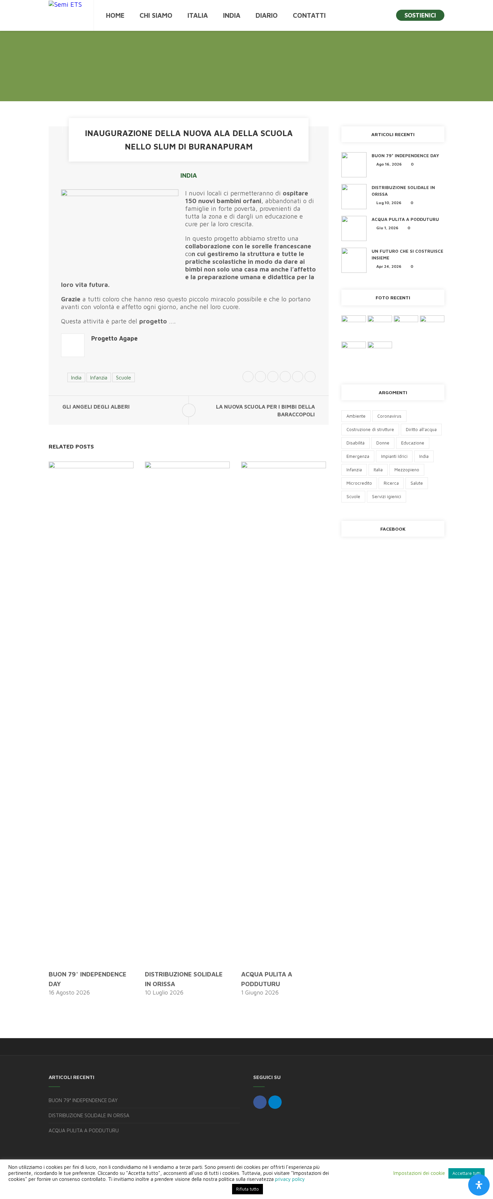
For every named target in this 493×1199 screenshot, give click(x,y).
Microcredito (359, 483)
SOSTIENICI (420, 15)
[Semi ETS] (65, 4)
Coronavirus (389, 416)
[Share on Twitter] (248, 377)
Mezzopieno (406, 469)
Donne (382, 442)
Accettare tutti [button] (466, 1173)
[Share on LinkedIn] (297, 377)
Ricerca (391, 483)
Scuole (123, 377)
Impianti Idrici (394, 456)
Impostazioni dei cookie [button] (419, 1173)
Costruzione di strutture (370, 429)
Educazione (412, 442)
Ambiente (356, 416)
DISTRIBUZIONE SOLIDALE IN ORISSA (89, 1115)
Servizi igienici (386, 496)
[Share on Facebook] (260, 377)
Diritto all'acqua (421, 429)
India (188, 175)
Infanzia (98, 377)
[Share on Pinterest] (285, 377)
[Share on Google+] (273, 377)
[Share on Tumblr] (310, 377)
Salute (416, 483)
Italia (378, 469)
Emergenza (357, 456)
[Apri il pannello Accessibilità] (479, 1185)
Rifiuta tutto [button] (247, 1189)
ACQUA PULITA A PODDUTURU (405, 219)
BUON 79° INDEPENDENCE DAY (405, 155)
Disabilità (355, 442)
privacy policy (290, 1179)
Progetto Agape (114, 338)
